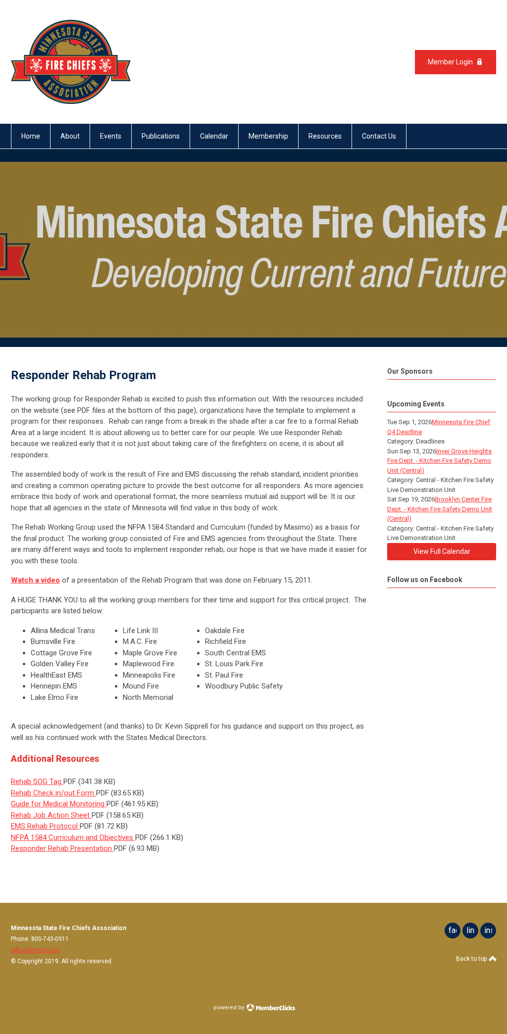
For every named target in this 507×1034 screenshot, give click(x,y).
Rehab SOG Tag (37, 781)
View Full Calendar (441, 551)
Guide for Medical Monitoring (58, 803)
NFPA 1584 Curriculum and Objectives (73, 837)
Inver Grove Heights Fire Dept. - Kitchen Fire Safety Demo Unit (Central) (439, 460)
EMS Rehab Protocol (45, 826)
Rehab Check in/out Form (53, 792)
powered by (229, 1007)
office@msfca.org (35, 950)
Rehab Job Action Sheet (51, 815)
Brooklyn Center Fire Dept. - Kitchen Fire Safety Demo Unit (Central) (439, 508)
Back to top (472, 958)
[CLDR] (71, 101)
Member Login (450, 62)
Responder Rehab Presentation (62, 848)
